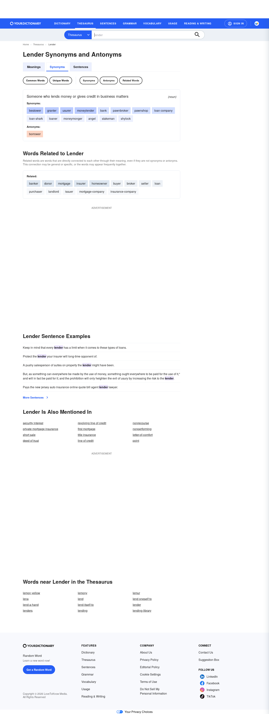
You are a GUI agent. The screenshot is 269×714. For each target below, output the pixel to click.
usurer (67, 110)
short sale (29, 435)
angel (92, 118)
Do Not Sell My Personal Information (153, 691)
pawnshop (141, 110)
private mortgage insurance (40, 429)
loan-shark (36, 118)
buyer (117, 183)
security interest (33, 423)
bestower (35, 110)
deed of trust (31, 440)
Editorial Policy (150, 667)
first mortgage (86, 429)
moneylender (85, 110)
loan (157, 183)
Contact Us (206, 652)
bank (103, 110)
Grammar (87, 674)
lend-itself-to (86, 605)
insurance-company (123, 191)
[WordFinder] (257, 23)
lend (80, 599)
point (136, 440)
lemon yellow (31, 593)
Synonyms (57, 67)
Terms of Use (148, 682)
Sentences (80, 67)
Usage (85, 689)
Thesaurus (75, 35)
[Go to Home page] (25, 23)
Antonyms (109, 80)
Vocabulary (88, 682)
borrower (35, 134)
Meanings (34, 67)
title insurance (87, 435)
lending (82, 610)
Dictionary (88, 652)
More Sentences (33, 397)
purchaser (35, 191)
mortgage (64, 183)
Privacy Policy (149, 660)
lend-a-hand (31, 605)
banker (33, 183)
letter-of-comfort (143, 435)
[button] (235, 23)
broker (131, 183)
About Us (146, 652)
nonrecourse (141, 423)
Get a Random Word (39, 669)
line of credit (86, 440)
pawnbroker (120, 110)
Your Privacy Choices (139, 712)
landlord (53, 191)
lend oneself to (142, 599)
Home (26, 44)
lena (26, 599)
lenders (28, 610)
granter (51, 110)
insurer (80, 183)
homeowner (99, 183)
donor (48, 183)
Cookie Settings (150, 674)
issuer (69, 191)
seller (144, 183)
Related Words (131, 80)
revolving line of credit (92, 423)
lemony (82, 593)
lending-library (142, 610)
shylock (126, 118)
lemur (136, 593)
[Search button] (198, 35)
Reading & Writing (93, 696)
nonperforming (142, 429)
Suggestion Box (209, 660)
